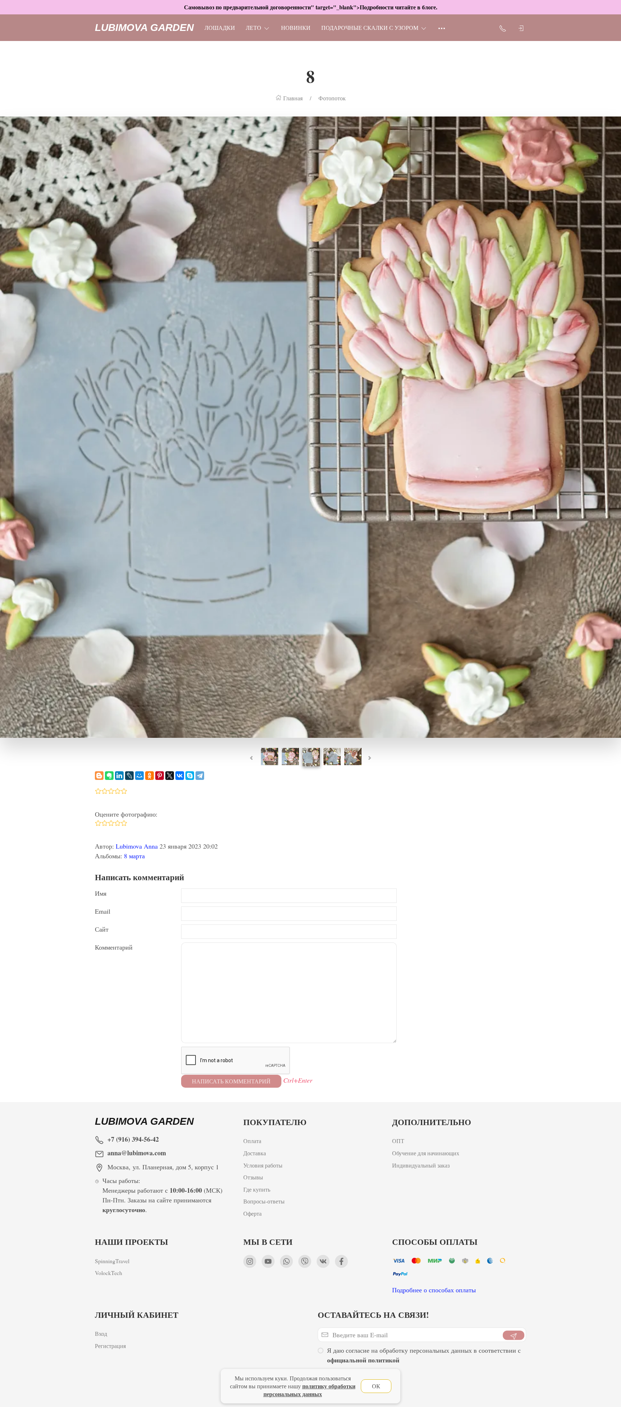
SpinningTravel (112, 1261)
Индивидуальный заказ (421, 1165)
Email (102, 911)
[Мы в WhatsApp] (286, 1261)
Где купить (256, 1189)
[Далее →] (310, 426)
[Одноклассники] (149, 775)
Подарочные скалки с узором (369, 27)
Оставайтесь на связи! (373, 1315)
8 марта (134, 855)
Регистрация (110, 1345)
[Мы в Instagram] (249, 1261)
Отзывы (253, 1177)
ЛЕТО (253, 27)
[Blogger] (99, 775)
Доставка (254, 1153)
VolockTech (108, 1272)
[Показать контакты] (503, 27)
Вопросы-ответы (264, 1201)
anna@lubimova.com (136, 1152)
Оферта (252, 1213)
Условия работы (262, 1165)
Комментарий (114, 947)
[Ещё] (442, 27)
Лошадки (219, 27)
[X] (169, 775)
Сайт (102, 929)
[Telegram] (200, 775)
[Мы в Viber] (304, 1261)
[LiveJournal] (129, 775)
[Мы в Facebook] (341, 1261)
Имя (100, 893)
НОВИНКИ (295, 27)
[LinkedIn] (119, 775)
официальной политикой (363, 1360)
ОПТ (398, 1141)
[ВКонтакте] (179, 775)
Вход (101, 1333)
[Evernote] (109, 775)
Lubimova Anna (137, 846)
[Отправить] (513, 1335)
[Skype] (189, 775)
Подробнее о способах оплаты (434, 1289)
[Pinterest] (159, 775)
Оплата (252, 1141)
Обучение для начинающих (426, 1153)
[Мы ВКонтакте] (323, 1261)
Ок (376, 1386)
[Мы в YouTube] (268, 1261)
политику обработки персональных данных (309, 1390)
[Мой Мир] (139, 775)
